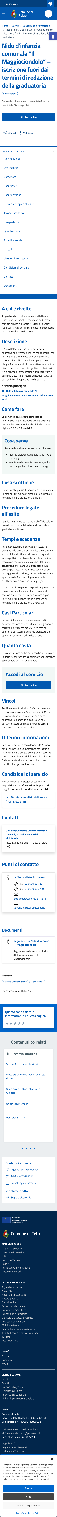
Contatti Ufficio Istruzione (29, 877)
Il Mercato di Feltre (12, 1391)
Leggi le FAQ (8, 1443)
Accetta (28, 1488)
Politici (5, 1264)
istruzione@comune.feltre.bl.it (29, 899)
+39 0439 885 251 (33, 884)
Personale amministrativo (16, 1267)
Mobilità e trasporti (12, 1325)
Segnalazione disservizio (15, 1447)
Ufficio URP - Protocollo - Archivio (20, 1429)
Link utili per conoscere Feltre (18, 1398)
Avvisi (5, 1364)
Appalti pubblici (10, 1298)
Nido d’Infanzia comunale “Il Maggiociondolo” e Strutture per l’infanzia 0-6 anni (27, 395)
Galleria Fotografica (12, 1387)
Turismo (6, 1337)
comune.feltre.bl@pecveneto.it (29, 907)
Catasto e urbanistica (13, 1306)
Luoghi (5, 1379)
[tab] (22, 1148)
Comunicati (8, 1360)
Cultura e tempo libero (14, 1310)
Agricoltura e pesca (12, 1287)
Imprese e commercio (13, 1321)
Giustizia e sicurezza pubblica (17, 1317)
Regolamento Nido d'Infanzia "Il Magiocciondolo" (31, 943)
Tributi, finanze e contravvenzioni (20, 1333)
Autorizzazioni (9, 1302)
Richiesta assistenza (13, 1451)
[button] (53, 36)
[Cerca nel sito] (48, 14)
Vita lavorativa (10, 1340)
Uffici (4, 1256)
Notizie (6, 1356)
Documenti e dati (11, 1271)
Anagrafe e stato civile (14, 1295)
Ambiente (7, 1291)
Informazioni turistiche (14, 1395)
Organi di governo (12, 1248)
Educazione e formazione (15, 1314)
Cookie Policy (21, 1512)
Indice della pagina (13, 151)
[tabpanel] (28, 1097)
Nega (28, 1497)
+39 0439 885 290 (33, 889)
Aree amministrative (13, 1252)
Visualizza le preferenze (28, 1505)
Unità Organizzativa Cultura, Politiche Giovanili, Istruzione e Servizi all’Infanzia (26, 834)
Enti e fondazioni (11, 1260)
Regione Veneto (12, 3)
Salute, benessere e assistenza (18, 1329)
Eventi (5, 1383)
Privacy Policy (33, 1512)
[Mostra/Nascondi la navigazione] (4, 13)
